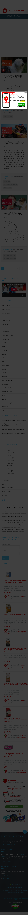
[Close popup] (25, 92)
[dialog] (14, 100)
